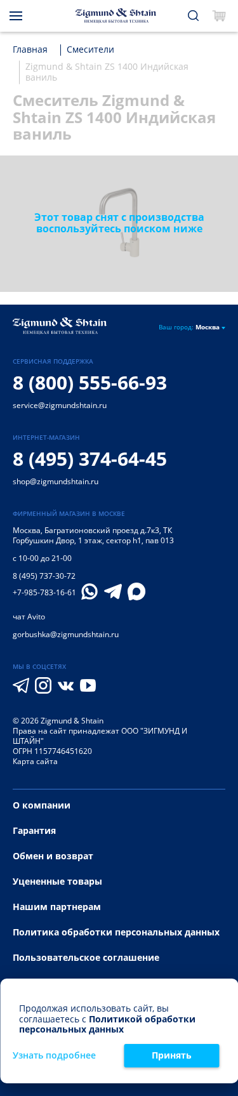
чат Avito (29, 616)
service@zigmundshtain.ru (60, 405)
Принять (172, 1055)
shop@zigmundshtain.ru (55, 481)
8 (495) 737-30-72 (44, 576)
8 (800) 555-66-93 (90, 382)
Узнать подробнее (54, 1055)
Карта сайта (35, 761)
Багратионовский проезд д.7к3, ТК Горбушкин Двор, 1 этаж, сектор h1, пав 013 (93, 535)
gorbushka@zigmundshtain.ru (66, 634)
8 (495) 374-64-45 (90, 459)
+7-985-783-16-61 (44, 593)
